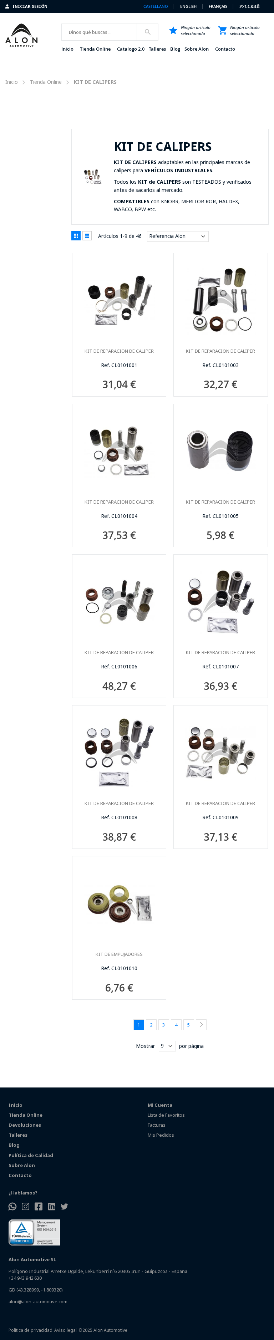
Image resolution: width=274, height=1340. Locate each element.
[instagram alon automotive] (25, 1207)
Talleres (18, 1135)
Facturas (157, 1125)
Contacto (20, 1175)
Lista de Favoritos (166, 1115)
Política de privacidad (30, 1330)
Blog (14, 1145)
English (189, 6)
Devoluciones (25, 1125)
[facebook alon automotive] (38, 1207)
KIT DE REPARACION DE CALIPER (119, 351)
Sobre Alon (22, 1165)
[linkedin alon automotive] (51, 1207)
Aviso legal (65, 1330)
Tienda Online (46, 81)
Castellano (156, 6)
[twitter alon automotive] (64, 1207)
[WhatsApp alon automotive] (12, 1207)
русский (249, 6)
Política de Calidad (31, 1155)
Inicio (11, 81)
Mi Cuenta (160, 1105)
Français (218, 6)
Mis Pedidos (161, 1135)
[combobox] (109, 32)
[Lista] (87, 235)
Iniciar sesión (29, 6)
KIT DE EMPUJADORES (119, 954)
